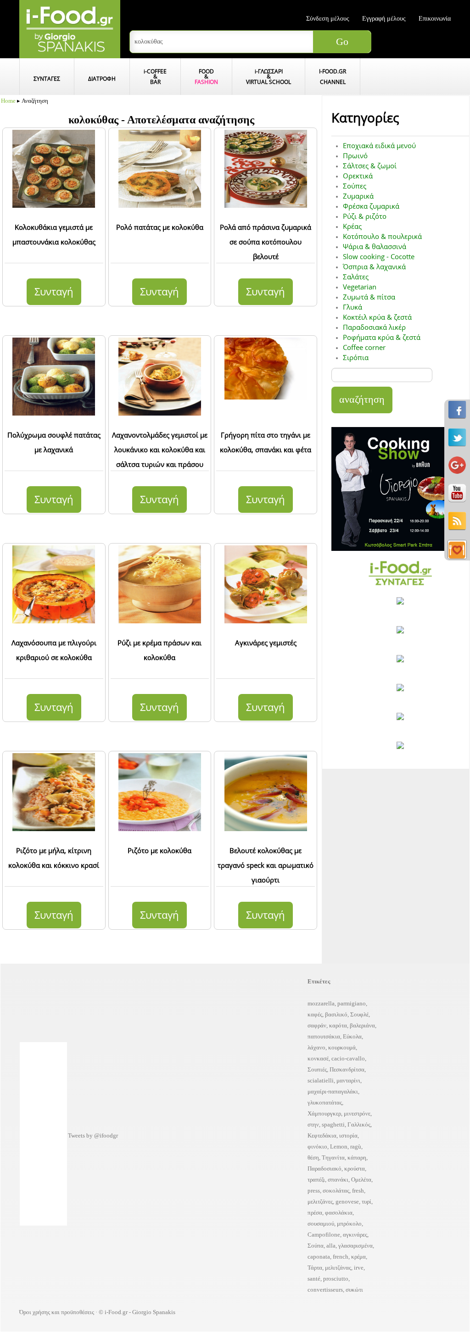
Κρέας (352, 226)
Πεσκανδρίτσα (347, 1069)
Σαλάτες (356, 276)
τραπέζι (316, 1179)
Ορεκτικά (358, 175)
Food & (206, 76)
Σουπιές (317, 1069)
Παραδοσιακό (324, 1168)
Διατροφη (102, 79)
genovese (347, 1201)
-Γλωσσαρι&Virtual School (268, 76)
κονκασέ (318, 1058)
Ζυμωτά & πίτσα (369, 296)
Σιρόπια (356, 357)
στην (313, 1124)
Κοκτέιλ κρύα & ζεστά (377, 317)
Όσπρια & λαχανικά (374, 266)
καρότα (338, 1025)
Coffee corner (364, 347)
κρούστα (354, 1168)
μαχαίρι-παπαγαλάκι (333, 1091)
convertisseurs (325, 1289)
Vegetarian (359, 286)
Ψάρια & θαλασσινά (374, 246)
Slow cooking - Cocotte (378, 256)
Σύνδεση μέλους (327, 18)
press (314, 1190)
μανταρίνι (348, 1080)
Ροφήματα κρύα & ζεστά (381, 337)
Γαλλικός (358, 1124)
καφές (315, 1014)
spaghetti (333, 1124)
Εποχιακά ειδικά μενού (379, 145)
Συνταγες (47, 79)
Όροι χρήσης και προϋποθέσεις (56, 1312)
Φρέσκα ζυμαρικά (371, 206)
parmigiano (351, 1003)
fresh (358, 1190)
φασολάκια (338, 1212)
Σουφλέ (359, 1014)
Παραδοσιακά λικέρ (374, 327)
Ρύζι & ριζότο (364, 216)
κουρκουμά (342, 1047)
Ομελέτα (361, 1179)
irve (359, 1267)
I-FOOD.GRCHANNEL (332, 76)
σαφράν (317, 1025)
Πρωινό (355, 155)
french (340, 1256)
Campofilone (324, 1234)
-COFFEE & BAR (155, 76)
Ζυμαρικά (358, 195)
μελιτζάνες (320, 1201)
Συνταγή (53, 291)
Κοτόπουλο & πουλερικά (382, 236)
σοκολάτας (336, 1190)
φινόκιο (317, 1146)
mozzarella (321, 1003)
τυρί (366, 1201)
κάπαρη (356, 1157)
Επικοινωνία (435, 18)
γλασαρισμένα (355, 1245)
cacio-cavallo (348, 1058)
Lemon (338, 1146)
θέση (313, 1157)
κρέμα (358, 1256)
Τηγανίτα (333, 1157)
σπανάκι (338, 1179)
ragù (355, 1146)
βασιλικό (336, 1014)
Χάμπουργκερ (324, 1113)
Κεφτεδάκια (322, 1135)
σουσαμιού (321, 1223)
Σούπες (354, 185)
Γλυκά (352, 306)
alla (331, 1245)
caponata (319, 1256)
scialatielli (321, 1080)
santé (314, 1278)
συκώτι (354, 1289)
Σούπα (316, 1245)
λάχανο (316, 1047)
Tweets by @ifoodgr (93, 1135)
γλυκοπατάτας (325, 1102)
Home (8, 100)
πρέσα (315, 1212)
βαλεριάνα (362, 1025)
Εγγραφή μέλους (384, 18)
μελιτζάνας (338, 1267)
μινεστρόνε (357, 1113)
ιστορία (348, 1135)
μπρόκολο (349, 1223)
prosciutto (335, 1278)
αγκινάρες (355, 1234)
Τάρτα (315, 1267)
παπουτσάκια (324, 1036)
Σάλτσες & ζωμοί (370, 165)
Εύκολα (352, 1036)
